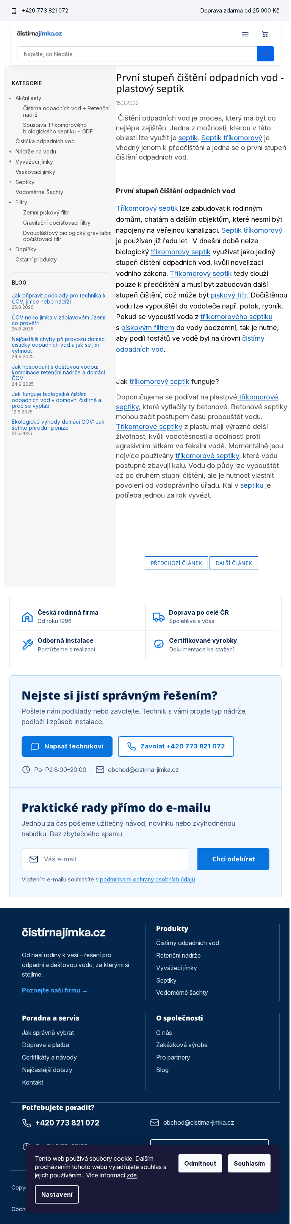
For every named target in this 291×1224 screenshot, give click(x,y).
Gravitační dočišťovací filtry (57, 222)
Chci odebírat (233, 859)
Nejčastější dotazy (47, 1070)
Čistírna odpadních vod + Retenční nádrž (66, 111)
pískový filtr (229, 295)
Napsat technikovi (73, 746)
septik (188, 137)
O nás (164, 1032)
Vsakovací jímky (35, 172)
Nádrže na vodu (36, 151)
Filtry (21, 202)
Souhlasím (249, 1163)
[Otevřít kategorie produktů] (245, 34)
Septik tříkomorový (231, 137)
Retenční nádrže (178, 955)
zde (132, 1175)
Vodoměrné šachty (182, 992)
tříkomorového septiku (236, 316)
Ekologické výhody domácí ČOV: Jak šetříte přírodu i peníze (58, 424)
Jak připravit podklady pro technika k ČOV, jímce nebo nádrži (59, 298)
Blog (162, 1070)
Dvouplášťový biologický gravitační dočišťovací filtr (67, 236)
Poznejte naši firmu (51, 990)
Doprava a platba (45, 1045)
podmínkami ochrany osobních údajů (147, 879)
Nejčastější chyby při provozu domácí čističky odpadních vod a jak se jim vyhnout (59, 345)
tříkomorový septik (181, 251)
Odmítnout (200, 1163)
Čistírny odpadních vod (187, 943)
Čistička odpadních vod (45, 141)
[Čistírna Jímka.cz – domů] (63, 933)
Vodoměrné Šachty (39, 192)
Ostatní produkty (36, 259)
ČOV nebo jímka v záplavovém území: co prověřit (59, 320)
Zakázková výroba (182, 1045)
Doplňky (26, 249)
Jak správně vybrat (48, 1032)
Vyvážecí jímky (34, 161)
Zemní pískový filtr (46, 212)
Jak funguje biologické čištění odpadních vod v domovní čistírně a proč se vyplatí (56, 400)
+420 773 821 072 (45, 10)
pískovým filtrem (147, 327)
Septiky (25, 182)
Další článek (234, 563)
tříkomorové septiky (207, 455)
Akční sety (28, 98)
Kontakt (32, 1082)
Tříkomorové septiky (149, 426)
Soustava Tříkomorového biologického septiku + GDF (58, 128)
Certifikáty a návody (49, 1057)
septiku (251, 485)
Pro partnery (173, 1057)
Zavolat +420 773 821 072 (183, 746)
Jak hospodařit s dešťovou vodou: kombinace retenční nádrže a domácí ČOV (58, 372)
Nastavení (56, 1194)
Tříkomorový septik (147, 208)
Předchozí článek (176, 563)
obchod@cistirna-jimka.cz (143, 769)
